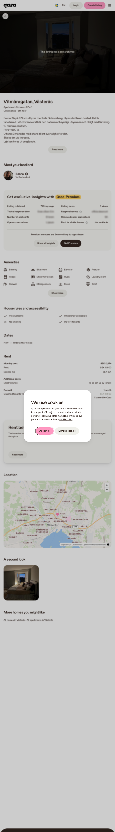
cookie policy (65, 419)
